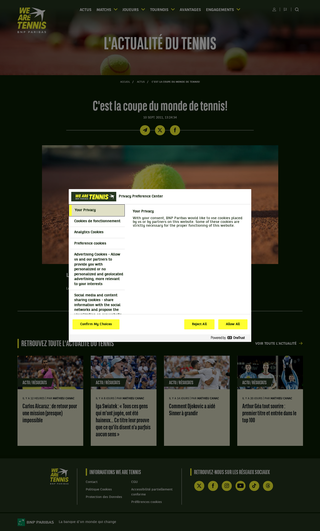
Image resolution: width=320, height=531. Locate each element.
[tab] (96, 210)
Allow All (233, 324)
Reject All (199, 324)
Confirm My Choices (96, 324)
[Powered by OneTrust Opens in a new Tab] (230, 338)
